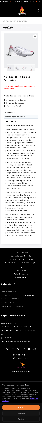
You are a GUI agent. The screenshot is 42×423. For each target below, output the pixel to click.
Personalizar (21, 413)
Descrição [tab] (10, 113)
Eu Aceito (21, 407)
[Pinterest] (29, 349)
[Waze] (34, 349)
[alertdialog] (21, 1)
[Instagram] (7, 349)
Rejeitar (21, 419)
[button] (35, 36)
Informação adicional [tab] (15, 117)
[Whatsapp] (18, 349)
